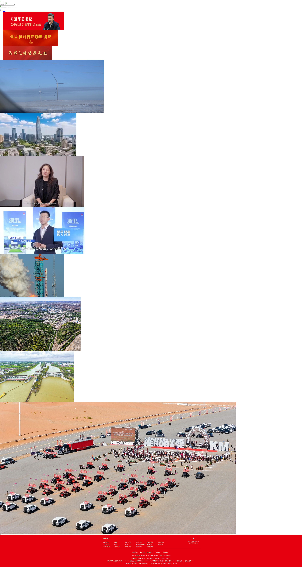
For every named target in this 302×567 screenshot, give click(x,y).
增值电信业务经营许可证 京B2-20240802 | (140, 561)
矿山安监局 (106, 544)
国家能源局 (161, 542)
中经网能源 (139, 546)
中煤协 (126, 544)
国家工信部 (128, 542)
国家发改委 (106, 542)
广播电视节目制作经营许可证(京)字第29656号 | (164, 561)
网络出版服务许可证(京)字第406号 (185, 561)
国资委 (115, 542)
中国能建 (149, 544)
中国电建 (160, 544)
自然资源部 (139, 542)
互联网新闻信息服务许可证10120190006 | (118, 561)
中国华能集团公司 (140, 544)
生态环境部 (150, 542)
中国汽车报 (117, 546)
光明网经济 (150, 546)
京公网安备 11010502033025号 (169, 563)
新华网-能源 (128, 546)
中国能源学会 (106, 546)
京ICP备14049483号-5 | (154, 563)
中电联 (115, 544)
